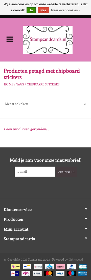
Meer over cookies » (65, 10)
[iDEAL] (15, 266)
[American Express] (82, 272)
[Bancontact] (26, 266)
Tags (20, 84)
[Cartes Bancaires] (82, 266)
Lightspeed (76, 259)
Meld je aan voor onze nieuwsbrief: (45, 160)
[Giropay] (14, 272)
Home (8, 84)
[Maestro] (71, 272)
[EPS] (25, 272)
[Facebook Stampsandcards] (41, 187)
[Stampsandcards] (55, 39)
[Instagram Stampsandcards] (50, 187)
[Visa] (59, 272)
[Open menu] (10, 39)
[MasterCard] (48, 272)
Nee (43, 10)
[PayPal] (71, 266)
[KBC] (48, 266)
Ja (31, 10)
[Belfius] (37, 266)
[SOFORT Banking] (60, 266)
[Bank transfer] (36, 272)
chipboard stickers (43, 84)
